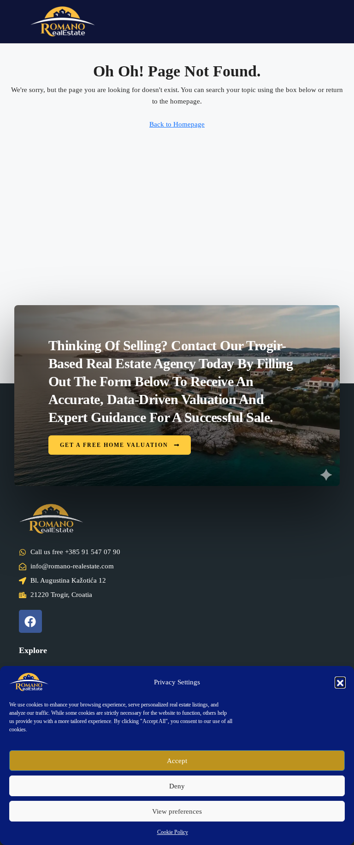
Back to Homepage (177, 124)
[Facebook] (30, 621)
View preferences (177, 811)
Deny (177, 786)
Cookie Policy (172, 832)
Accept (177, 760)
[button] (340, 682)
